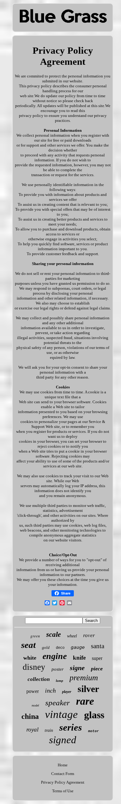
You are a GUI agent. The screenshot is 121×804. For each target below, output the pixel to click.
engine (55, 656)
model (35, 705)
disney (34, 667)
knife (79, 657)
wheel (72, 636)
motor (93, 731)
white (29, 658)
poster (58, 669)
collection (39, 679)
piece (97, 668)
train (49, 730)
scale (53, 634)
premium (83, 677)
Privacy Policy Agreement (62, 782)
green (35, 636)
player (66, 692)
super (97, 658)
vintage (61, 714)
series (70, 727)
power (32, 691)
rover (89, 635)
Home (63, 765)
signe (77, 668)
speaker (57, 702)
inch (50, 690)
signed (62, 739)
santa (97, 646)
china (30, 716)
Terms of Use (63, 791)
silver (88, 689)
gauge (78, 647)
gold (46, 647)
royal (32, 729)
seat (28, 645)
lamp (59, 680)
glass (94, 714)
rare (85, 701)
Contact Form (62, 773)
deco (60, 648)
